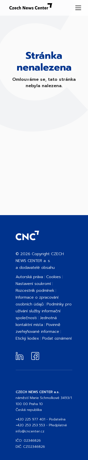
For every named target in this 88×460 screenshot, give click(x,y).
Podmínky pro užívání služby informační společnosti (44, 311)
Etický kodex (27, 338)
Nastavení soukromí (33, 284)
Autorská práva (29, 277)
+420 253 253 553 (30, 425)
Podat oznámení (57, 338)
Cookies (53, 277)
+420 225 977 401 (30, 419)
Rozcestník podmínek (35, 290)
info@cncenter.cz (30, 431)
